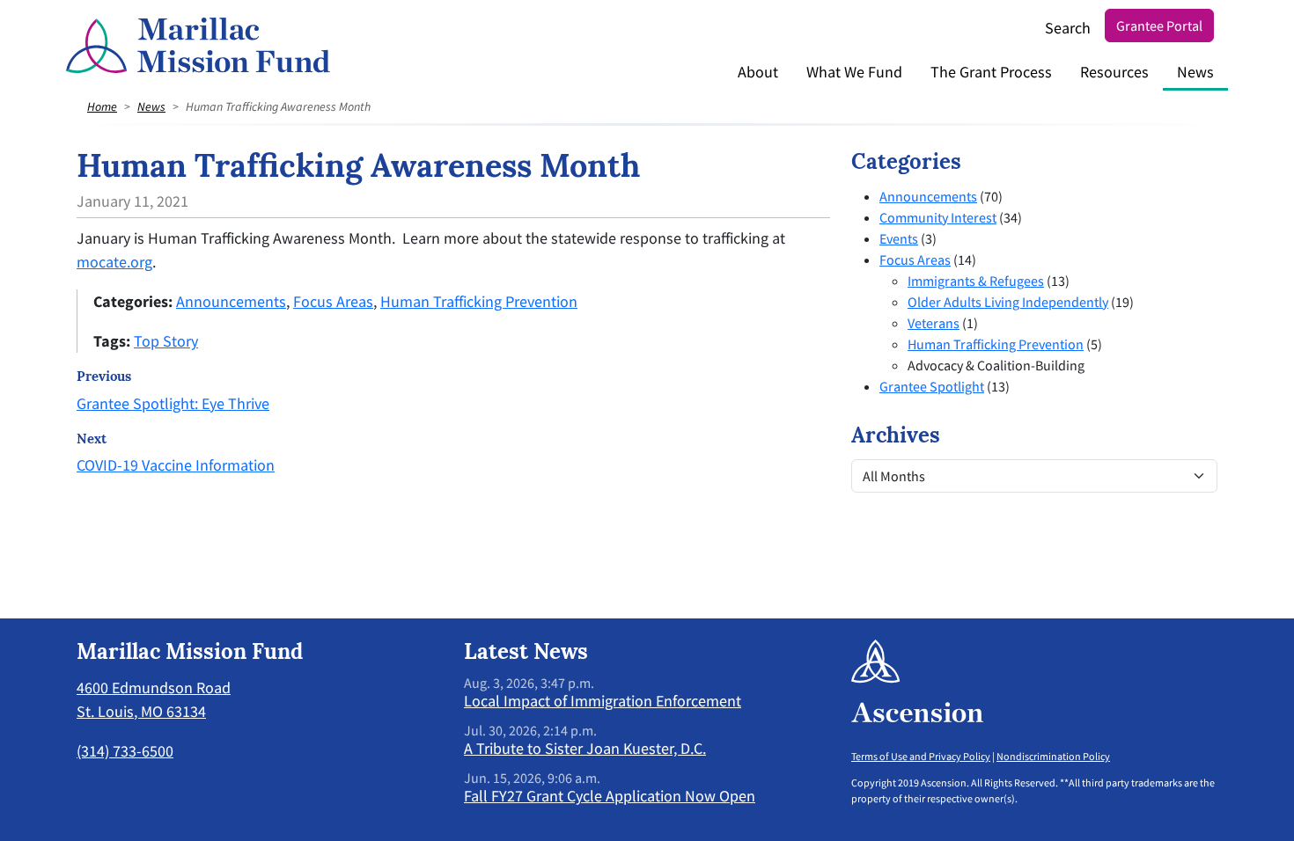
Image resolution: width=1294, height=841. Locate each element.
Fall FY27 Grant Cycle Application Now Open (609, 796)
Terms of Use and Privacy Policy (920, 756)
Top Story (166, 341)
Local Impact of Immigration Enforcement (602, 701)
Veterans (933, 323)
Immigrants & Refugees (976, 280)
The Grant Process (991, 72)
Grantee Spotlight (931, 386)
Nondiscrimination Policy (1053, 756)
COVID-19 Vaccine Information (176, 465)
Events (898, 238)
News (1195, 72)
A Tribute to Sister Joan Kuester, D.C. (585, 748)
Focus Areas (333, 301)
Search (1068, 28)
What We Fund (854, 72)
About (758, 72)
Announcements (231, 301)
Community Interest (937, 217)
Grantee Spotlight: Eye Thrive (173, 403)
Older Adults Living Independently (1008, 302)
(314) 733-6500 (125, 751)
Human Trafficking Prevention (478, 301)
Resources (1114, 72)
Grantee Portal (1159, 25)
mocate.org (114, 262)
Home (102, 106)
